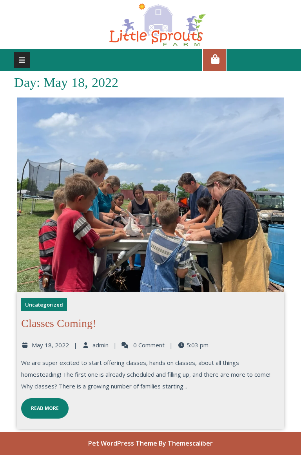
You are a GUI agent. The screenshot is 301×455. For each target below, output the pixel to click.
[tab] (22, 60)
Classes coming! (58, 323)
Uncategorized (44, 304)
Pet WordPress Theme (122, 443)
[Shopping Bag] (214, 59)
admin (100, 345)
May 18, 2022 (50, 345)
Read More (40, 405)
